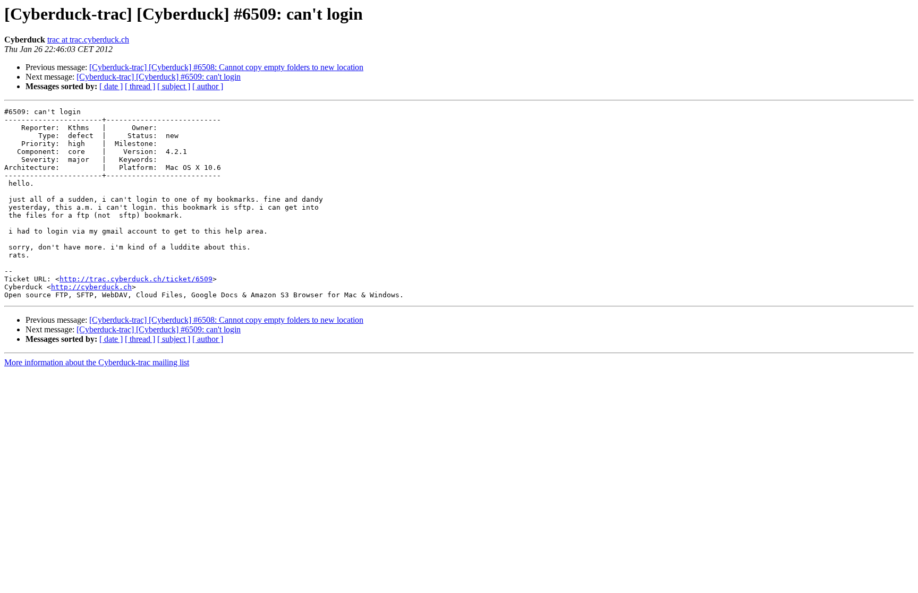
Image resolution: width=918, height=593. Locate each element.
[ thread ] (140, 86)
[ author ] (207, 86)
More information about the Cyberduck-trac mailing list (96, 362)
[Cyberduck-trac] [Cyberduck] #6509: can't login (158, 76)
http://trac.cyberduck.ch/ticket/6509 (136, 279)
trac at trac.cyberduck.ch (88, 39)
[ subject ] (173, 86)
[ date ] (111, 86)
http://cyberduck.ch (91, 287)
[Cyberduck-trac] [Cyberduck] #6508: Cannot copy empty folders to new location (226, 67)
